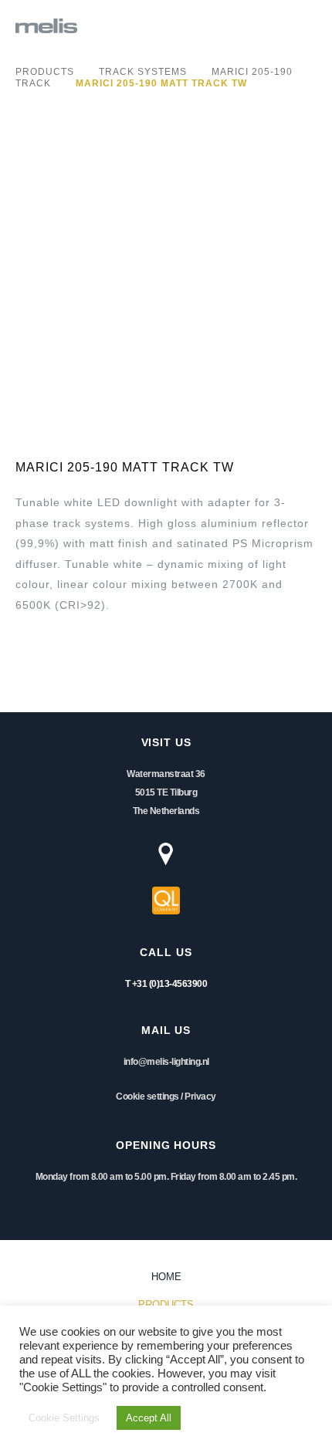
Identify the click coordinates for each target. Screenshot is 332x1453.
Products (44, 71)
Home (166, 1276)
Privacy (200, 1096)
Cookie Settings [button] (64, 1418)
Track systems (143, 71)
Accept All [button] (148, 1418)
